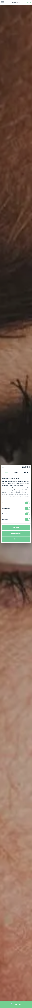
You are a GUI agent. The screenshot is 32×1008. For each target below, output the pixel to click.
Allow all (16, 527)
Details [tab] (16, 472)
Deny (16, 539)
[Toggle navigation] (2, 2)
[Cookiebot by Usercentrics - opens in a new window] (22, 467)
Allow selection (16, 533)
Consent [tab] (5, 472)
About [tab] (26, 472)
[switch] (27, 508)
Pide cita (28, 2)
